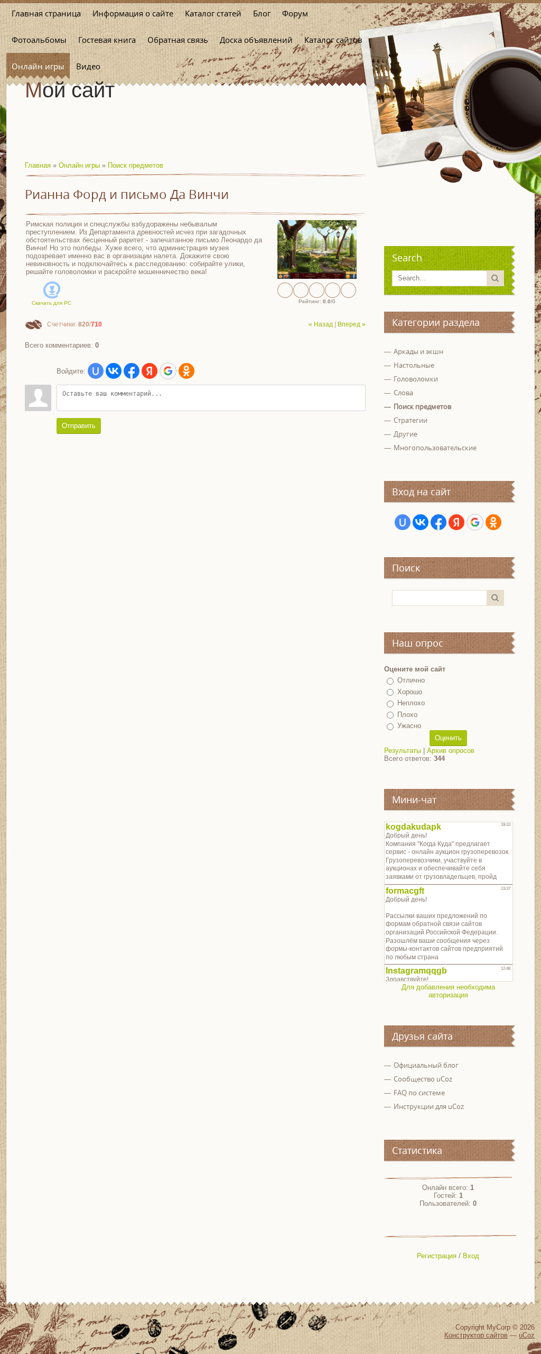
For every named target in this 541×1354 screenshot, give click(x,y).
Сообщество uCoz (423, 1079)
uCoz (527, 1335)
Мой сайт (70, 90)
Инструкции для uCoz (429, 1106)
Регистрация (436, 1256)
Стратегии (410, 420)
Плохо (407, 715)
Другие (405, 434)
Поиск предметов (135, 165)
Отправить (79, 426)
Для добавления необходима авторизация (448, 991)
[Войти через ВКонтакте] (114, 371)
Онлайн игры (79, 165)
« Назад (321, 324)
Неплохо (411, 703)
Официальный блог (426, 1065)
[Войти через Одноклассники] (186, 371)
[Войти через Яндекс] (149, 371)
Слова (403, 392)
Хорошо (409, 692)
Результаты (402, 751)
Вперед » (352, 324)
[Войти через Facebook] (131, 371)
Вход (471, 1256)
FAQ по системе (419, 1092)
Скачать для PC (51, 303)
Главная (38, 165)
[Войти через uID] (96, 371)
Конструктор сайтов (476, 1335)
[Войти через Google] (168, 370)
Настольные (414, 365)
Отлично (411, 680)
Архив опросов (450, 751)
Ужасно (409, 726)
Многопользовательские (435, 447)
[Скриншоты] (317, 249)
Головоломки (416, 379)
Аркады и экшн (418, 351)
